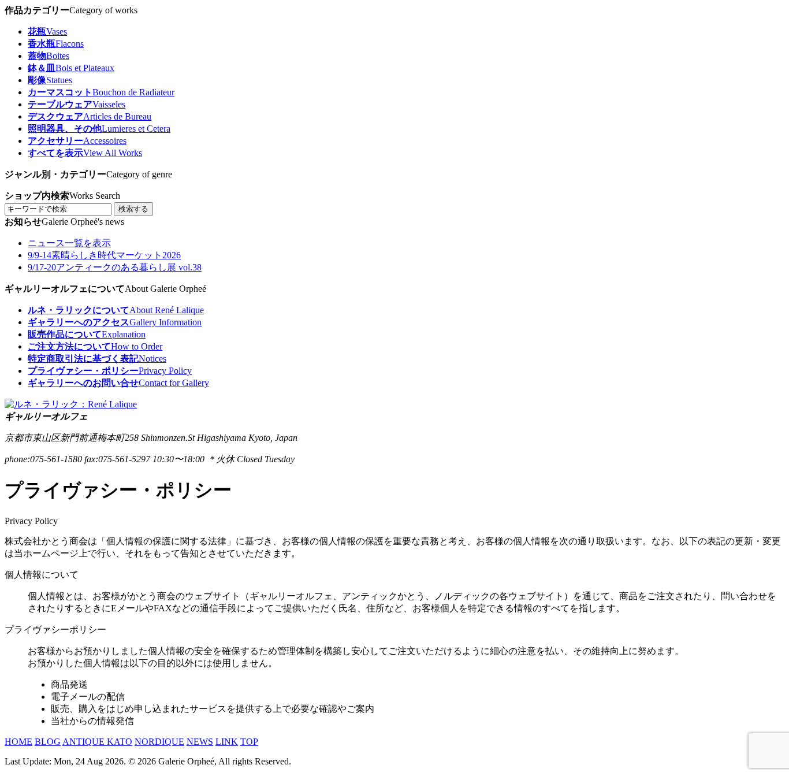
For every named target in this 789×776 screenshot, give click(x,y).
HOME (18, 742)
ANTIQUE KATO (97, 742)
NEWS (200, 742)
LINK (226, 742)
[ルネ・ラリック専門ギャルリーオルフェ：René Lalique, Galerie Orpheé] (71, 404)
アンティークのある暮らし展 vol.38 (115, 267)
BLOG (48, 742)
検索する (133, 209)
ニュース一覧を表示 (69, 243)
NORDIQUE (159, 742)
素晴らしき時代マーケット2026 (104, 255)
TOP (249, 742)
